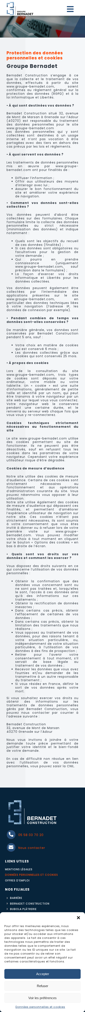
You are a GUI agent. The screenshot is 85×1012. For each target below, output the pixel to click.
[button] (78, 917)
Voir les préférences (42, 998)
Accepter (42, 974)
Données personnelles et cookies (40, 1007)
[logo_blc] (33, 799)
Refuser (42, 986)
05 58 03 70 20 (31, 835)
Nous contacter (31, 848)
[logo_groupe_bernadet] (20, 2)
